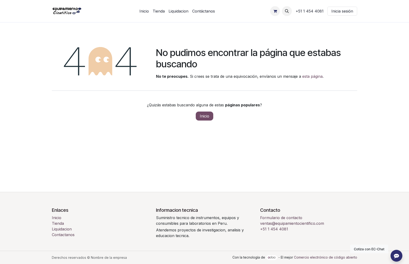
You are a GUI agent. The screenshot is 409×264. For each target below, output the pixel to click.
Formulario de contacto (281, 217)
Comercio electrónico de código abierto (325, 257)
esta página (312, 76)
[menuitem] (144, 11)
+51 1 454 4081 (274, 229)
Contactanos (63, 234)
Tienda (58, 223)
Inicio (204, 116)
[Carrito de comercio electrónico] (275, 11)
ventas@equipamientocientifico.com (292, 223)
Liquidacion (62, 229)
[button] (287, 11)
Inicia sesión (342, 11)
